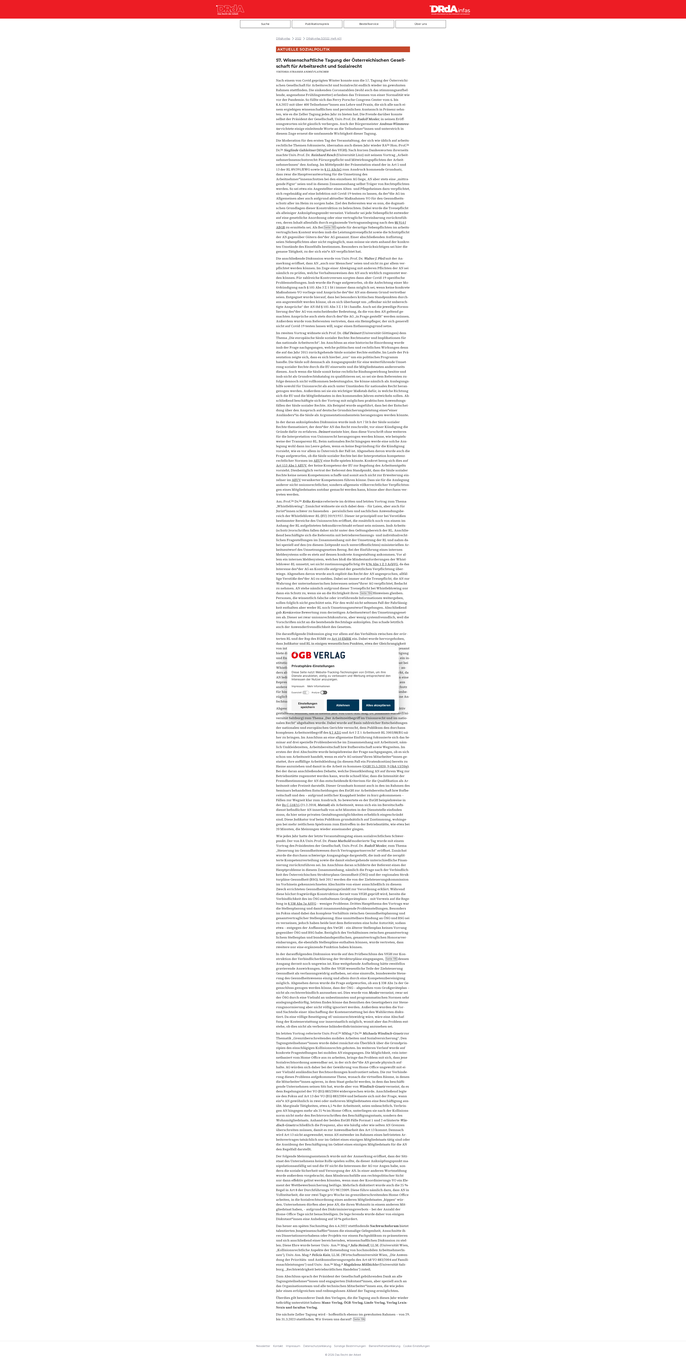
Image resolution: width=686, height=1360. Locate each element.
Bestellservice (369, 24)
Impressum (293, 1346)
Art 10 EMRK (341, 638)
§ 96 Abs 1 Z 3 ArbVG (382, 564)
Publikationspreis (317, 24)
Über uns (420, 24)
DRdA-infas (283, 38)
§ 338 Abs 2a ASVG (302, 903)
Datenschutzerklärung (317, 1346)
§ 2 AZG (335, 732)
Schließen (618, 1346)
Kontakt (278, 1346)
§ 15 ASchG (333, 169)
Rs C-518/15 (291, 805)
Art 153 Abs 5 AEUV (291, 465)
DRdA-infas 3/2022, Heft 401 (324, 38)
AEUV (318, 460)
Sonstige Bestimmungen (350, 1346)
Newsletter (263, 1346)
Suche (265, 24)
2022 (298, 38)
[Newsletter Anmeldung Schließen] (674, 1251)
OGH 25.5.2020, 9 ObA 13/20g (385, 766)
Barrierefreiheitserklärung (384, 1346)
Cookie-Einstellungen (416, 1346)
